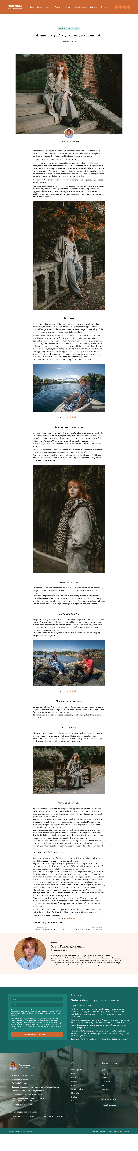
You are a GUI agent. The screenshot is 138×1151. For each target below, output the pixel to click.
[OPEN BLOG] (71, 7)
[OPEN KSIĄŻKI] (51, 7)
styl (61, 29)
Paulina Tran (71, 918)
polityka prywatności (39, 1026)
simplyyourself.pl (124, 1131)
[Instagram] (120, 7)
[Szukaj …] (112, 7)
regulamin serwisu (56, 1026)
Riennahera (15, 5)
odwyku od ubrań (46, 443)
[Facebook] (124, 7)
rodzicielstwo (71, 29)
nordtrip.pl (71, 417)
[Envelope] (116, 7)
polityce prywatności (33, 1024)
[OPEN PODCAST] (62, 7)
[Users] (128, 7)
